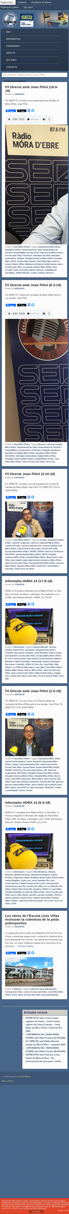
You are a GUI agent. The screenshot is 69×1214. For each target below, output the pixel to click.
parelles (33, 895)
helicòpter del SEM (41, 255)
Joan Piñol (41, 261)
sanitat (34, 273)
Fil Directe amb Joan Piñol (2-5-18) (33, 691)
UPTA (14, 903)
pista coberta (38, 785)
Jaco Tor (39, 664)
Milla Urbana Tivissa (21, 670)
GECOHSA (10, 456)
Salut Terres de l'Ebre (24, 569)
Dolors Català (55, 653)
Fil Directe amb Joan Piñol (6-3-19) (33, 285)
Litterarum (26, 779)
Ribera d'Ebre (11, 901)
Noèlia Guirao (50, 264)
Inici (8, 32)
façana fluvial (29, 767)
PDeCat (57, 895)
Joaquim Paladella (13, 892)
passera (59, 782)
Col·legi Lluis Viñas (13, 992)
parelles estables (45, 895)
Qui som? (28, 7)
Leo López (40, 667)
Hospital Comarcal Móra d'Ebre (39, 258)
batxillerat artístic (13, 250)
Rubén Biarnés (23, 273)
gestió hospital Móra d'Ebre (28, 554)
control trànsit (23, 549)
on (24, 267)
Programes (13, 46)
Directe (10, 53)
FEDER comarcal (45, 551)
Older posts (8, 1004)
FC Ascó (9, 659)
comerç (15, 764)
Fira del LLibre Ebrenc (33, 770)
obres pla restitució (20, 782)
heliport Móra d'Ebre (47, 456)
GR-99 (44, 554)
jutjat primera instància (38, 560)
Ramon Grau (26, 898)
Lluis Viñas (51, 667)
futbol (17, 661)
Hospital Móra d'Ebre (44, 459)
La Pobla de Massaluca (23, 667)
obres (14, 995)
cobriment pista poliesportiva (43, 989)
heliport (20, 258)
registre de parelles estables (46, 898)
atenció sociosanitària (15, 761)
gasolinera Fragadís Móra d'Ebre (20, 453)
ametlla (8, 650)
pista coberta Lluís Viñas (22, 673)
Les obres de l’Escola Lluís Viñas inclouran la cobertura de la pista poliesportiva (32, 919)
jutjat (25, 560)
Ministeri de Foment (34, 264)
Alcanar (52, 647)
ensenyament (24, 450)
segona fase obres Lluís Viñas (24, 676)
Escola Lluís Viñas (13, 255)
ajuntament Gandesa (40, 875)
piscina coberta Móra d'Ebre (39, 267)
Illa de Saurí (52, 557)
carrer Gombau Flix (40, 880)
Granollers (26, 661)
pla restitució (51, 785)
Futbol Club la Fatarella (21, 889)
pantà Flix (34, 782)
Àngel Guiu (18, 878)
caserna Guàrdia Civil (31, 546)
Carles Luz (26, 880)
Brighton (35, 878)
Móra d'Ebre (16, 462)
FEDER (33, 551)
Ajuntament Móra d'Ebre (49, 247)
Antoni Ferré (18, 650)
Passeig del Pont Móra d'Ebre (42, 563)
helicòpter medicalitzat (26, 456)
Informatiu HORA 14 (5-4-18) (27, 802)
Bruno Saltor (45, 878)
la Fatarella (28, 892)
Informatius (13, 39)
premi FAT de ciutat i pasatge (30, 787)
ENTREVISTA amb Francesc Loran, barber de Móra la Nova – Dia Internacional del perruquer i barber (43, 1058)
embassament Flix (48, 764)
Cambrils (29, 653)
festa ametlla (32, 659)
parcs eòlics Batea (19, 895)
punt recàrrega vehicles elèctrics (29, 270)
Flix (45, 770)
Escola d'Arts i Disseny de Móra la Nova (45, 253)
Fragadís (46, 450)
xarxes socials (25, 790)
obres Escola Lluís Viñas (34, 462)
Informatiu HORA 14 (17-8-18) (28, 581)
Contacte (22, 2)
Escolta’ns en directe (41, 2)
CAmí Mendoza (41, 653)
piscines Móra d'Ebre (26, 566)
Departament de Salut (32, 250)
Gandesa (37, 889)
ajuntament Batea (22, 875)
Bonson (41, 444)
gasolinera (55, 450)
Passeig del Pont (47, 782)
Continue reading (26, 946)
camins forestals (13, 546)
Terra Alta (50, 462)
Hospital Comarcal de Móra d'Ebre (43, 773)
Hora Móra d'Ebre (22, 247)
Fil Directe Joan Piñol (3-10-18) (30, 474)
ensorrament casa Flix (15, 886)
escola (26, 992)
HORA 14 (29, 664)
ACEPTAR (36, 1212)
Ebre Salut (35, 549)
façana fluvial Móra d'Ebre (17, 551)
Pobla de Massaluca (44, 673)
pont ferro (41, 566)
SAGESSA (49, 787)
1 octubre (42, 540)
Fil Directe (27, 255)
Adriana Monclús (40, 647)
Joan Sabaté (16, 560)
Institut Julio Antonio (26, 261)
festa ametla (19, 659)
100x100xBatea (40, 872)
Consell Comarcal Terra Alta (32, 883)
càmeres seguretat (21, 543)
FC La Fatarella (51, 886)
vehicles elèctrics (46, 273)
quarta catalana (12, 898)
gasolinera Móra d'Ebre (46, 453)
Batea (27, 878)
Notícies (17, 989)
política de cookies (10, 1208)
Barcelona (19, 653)
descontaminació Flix (29, 764)
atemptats (29, 650)
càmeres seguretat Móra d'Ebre (45, 543)
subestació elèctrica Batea (31, 901)
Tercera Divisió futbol (48, 676)
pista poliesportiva (50, 995)
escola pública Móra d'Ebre (48, 656)
